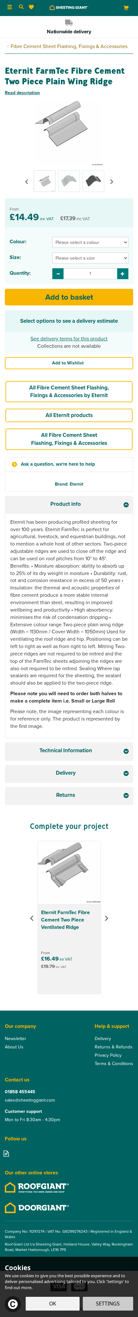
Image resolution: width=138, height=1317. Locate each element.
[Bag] (126, 7)
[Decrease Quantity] (58, 273)
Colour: (18, 241)
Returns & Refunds (114, 1047)
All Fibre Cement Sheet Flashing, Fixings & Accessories (69, 439)
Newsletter (15, 1039)
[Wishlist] (32, 7)
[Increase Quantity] (122, 273)
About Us (14, 1047)
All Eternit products (69, 415)
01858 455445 (20, 1092)
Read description (22, 92)
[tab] (69, 504)
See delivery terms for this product (69, 338)
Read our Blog (6, 1153)
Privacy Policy (108, 1055)
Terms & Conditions (114, 1064)
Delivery (103, 1039)
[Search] (21, 7)
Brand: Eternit (69, 484)
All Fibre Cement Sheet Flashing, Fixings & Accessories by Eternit (69, 391)
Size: (15, 257)
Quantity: (20, 273)
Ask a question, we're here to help (58, 464)
